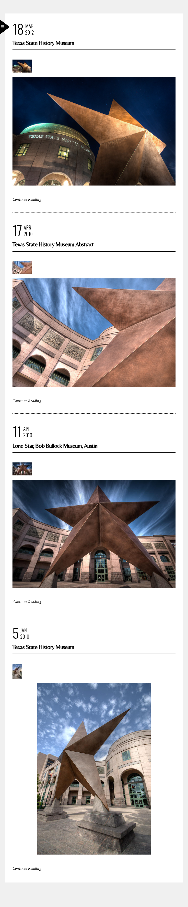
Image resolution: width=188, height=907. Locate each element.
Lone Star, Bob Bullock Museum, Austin (54, 445)
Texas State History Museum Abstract (53, 244)
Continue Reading (26, 199)
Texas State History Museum (43, 42)
